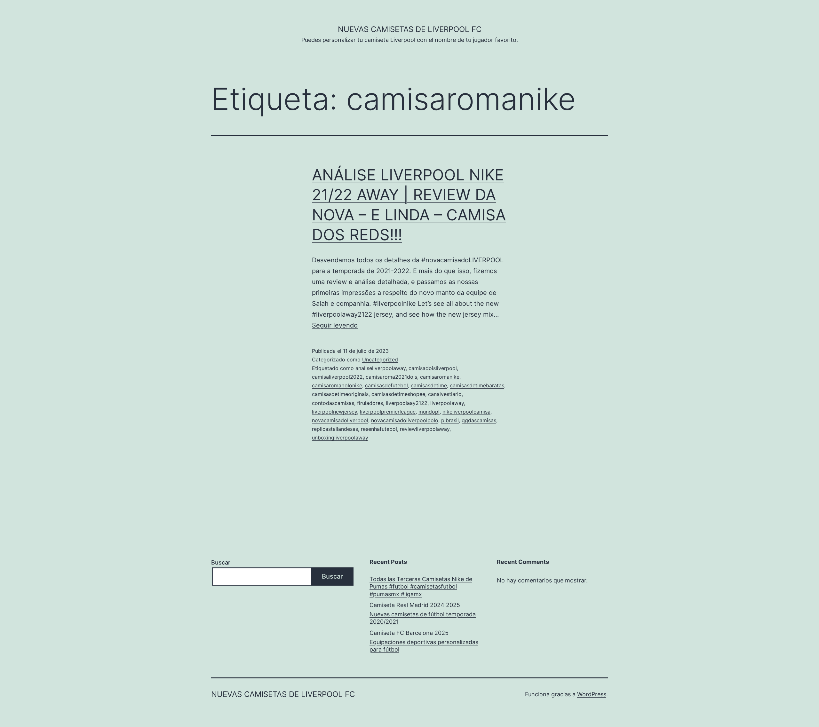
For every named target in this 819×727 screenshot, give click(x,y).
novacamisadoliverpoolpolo (404, 420)
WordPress (591, 694)
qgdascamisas (479, 420)
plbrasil (450, 420)
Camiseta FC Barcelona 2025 (409, 632)
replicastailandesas (335, 429)
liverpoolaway (447, 403)
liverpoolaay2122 (406, 403)
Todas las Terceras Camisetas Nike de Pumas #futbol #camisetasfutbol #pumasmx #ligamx (421, 586)
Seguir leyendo (335, 325)
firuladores (370, 403)
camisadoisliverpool (433, 368)
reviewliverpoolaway (424, 429)
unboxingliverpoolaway (340, 437)
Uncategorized (380, 359)
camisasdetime (429, 385)
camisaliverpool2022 (337, 377)
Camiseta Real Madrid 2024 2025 (415, 605)
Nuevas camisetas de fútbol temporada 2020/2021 (423, 618)
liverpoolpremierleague (388, 411)
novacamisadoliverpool (340, 420)
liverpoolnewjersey (334, 411)
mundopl (429, 411)
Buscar (220, 562)
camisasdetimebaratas (477, 385)
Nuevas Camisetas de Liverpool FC (409, 29)
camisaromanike (439, 377)
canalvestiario (445, 394)
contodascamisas (333, 403)
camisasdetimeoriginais (340, 394)
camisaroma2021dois (391, 377)
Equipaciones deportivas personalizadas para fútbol (424, 646)
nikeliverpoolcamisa (466, 411)
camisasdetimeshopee (398, 394)
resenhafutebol (379, 429)
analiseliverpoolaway (380, 368)
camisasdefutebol (386, 385)
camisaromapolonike (337, 385)
